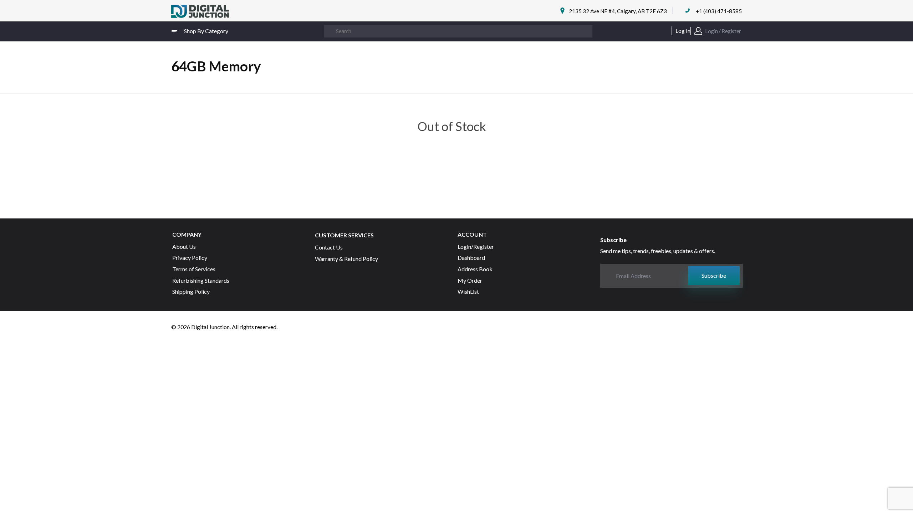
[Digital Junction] (200, 12)
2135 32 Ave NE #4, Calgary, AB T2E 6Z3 (618, 11)
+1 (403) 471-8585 (719, 11)
